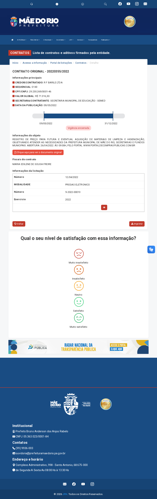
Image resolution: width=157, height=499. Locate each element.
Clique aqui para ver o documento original (39, 152)
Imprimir (138, 224)
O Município (47, 40)
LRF (70, 40)
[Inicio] (12, 40)
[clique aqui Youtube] (83, 484)
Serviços (80, 40)
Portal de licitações (61, 62)
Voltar (19, 224)
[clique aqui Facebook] (74, 484)
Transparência (92, 40)
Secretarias (60, 40)
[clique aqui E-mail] (64, 484)
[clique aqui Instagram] (92, 484)
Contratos (80, 62)
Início (15, 62)
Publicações (105, 40)
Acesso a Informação (35, 62)
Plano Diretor (34, 40)
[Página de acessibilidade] (82, 4)
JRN (65, 494)
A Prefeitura (21, 40)
